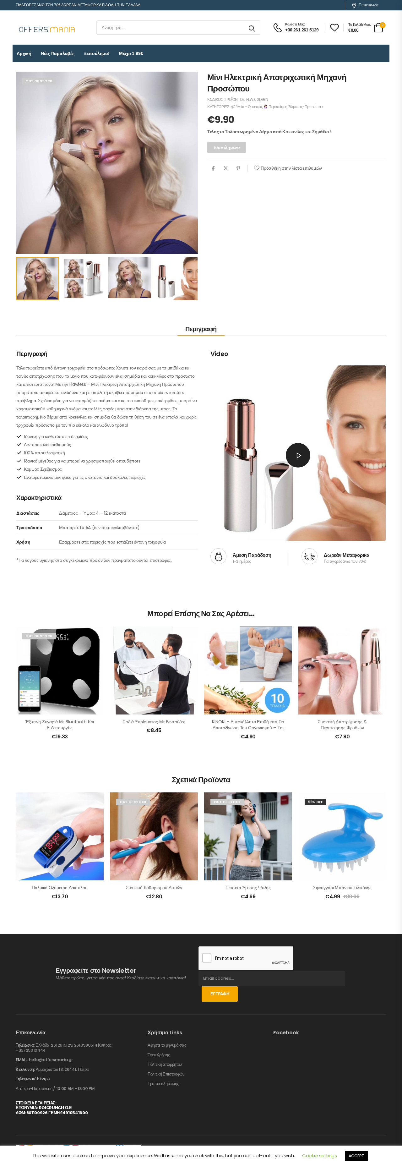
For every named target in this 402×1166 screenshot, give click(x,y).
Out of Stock (38, 81)
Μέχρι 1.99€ (131, 53)
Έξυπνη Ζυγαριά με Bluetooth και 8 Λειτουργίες (59, 725)
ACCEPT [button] (356, 1156)
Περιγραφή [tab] (201, 329)
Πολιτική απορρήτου (165, 1064)
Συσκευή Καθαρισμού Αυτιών (154, 887)
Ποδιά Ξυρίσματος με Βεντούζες (153, 722)
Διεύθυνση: (25, 1069)
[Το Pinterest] (238, 168)
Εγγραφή (219, 994)
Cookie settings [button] (319, 1155)
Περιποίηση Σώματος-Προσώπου (295, 106)
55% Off (315, 801)
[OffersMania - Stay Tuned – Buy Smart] (47, 28)
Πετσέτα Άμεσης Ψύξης (248, 887)
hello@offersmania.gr (51, 1060)
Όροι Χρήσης (159, 1055)
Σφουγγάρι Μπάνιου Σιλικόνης (342, 887)
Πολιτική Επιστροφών (166, 1074)
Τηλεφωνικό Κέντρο (32, 1078)
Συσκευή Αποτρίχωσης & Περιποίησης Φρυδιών (342, 725)
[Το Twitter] (225, 168)
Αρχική (24, 53)
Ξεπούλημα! (97, 53)
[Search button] (252, 27)
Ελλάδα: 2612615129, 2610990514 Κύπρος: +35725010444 (64, 1047)
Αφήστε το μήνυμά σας (167, 1045)
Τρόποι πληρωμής (163, 1083)
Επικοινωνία (368, 5)
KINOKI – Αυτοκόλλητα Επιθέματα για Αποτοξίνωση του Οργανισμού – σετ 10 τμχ (248, 728)
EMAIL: (22, 1060)
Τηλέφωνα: (25, 1045)
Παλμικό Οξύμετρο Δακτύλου (60, 887)
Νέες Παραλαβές (57, 53)
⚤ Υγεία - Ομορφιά (246, 106)
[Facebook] (213, 168)
